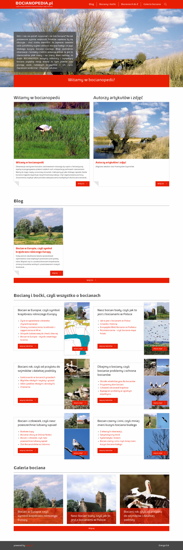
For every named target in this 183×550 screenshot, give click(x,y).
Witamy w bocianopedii (30, 162)
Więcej (91, 528)
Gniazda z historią (108, 324)
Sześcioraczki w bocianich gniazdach (37, 377)
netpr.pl (29, 546)
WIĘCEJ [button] (81, 184)
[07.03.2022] (38, 226)
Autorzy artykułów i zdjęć (110, 162)
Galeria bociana (152, 4)
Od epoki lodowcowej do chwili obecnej (39, 334)
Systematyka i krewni (110, 438)
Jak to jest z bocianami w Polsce (115, 321)
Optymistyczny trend (110, 435)
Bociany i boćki (107, 4)
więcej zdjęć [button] (78, 348)
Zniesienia (25, 387)
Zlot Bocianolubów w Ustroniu (35, 444)
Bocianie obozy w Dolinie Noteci (36, 435)
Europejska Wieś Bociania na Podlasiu (118, 327)
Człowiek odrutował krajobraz (114, 388)
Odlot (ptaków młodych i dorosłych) (37, 384)
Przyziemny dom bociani (111, 385)
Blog (91, 4)
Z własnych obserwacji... (111, 432)
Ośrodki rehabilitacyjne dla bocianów (117, 381)
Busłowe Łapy (27, 432)
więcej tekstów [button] (26, 346)
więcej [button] (55, 273)
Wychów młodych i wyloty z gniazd (37, 381)
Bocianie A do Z (129, 4)
